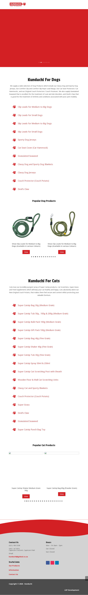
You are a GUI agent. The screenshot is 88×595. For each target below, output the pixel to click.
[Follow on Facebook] (48, 563)
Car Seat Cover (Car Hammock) (33, 147)
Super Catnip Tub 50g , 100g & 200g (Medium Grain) (43, 313)
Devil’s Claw (23, 413)
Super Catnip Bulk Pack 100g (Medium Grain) (39, 321)
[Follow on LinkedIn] (57, 563)
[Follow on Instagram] (52, 563)
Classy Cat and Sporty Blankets (33, 388)
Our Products (14, 566)
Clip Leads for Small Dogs (30, 115)
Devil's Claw (23, 189)
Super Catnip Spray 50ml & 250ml (34, 363)
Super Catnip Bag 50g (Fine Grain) (62, 488)
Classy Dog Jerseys (27, 172)
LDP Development (72, 590)
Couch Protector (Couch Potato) (33, 180)
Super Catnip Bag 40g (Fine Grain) (34, 338)
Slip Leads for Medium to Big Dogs (35, 123)
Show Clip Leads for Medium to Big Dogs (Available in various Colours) (26, 245)
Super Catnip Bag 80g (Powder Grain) (26, 488)
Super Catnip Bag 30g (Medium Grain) (36, 305)
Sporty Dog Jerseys (27, 139)
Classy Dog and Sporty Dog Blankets (35, 164)
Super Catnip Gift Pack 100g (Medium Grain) (39, 330)
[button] (31, 256)
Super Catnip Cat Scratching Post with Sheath (40, 371)
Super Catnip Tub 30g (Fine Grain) (34, 355)
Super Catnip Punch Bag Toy (31, 429)
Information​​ (14, 570)
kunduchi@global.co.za (18, 557)
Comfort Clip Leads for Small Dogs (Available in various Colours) (62, 234)
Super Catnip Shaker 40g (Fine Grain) (35, 346)
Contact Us (13, 574)
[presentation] (3, 233)
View (26, 252)
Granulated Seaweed (28, 156)
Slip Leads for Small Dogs (30, 131)
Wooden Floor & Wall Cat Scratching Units (38, 379)
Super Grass (24, 404)
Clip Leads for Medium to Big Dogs (35, 106)
